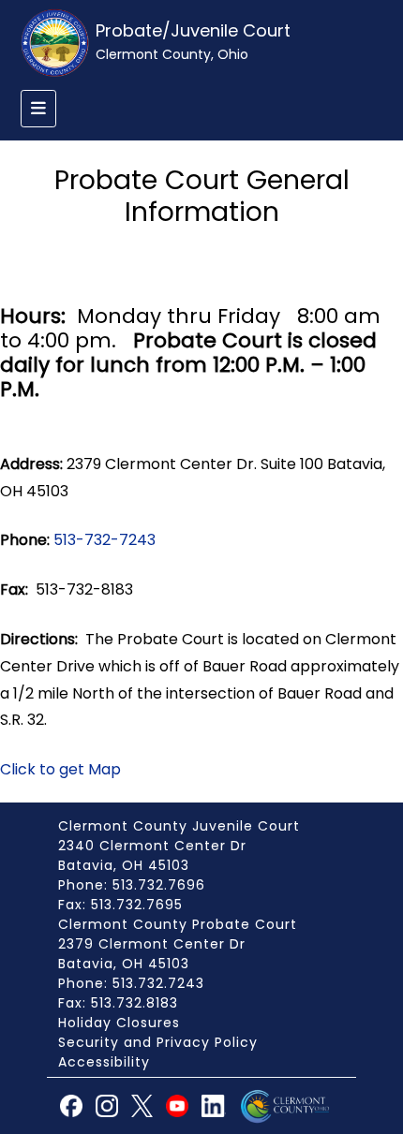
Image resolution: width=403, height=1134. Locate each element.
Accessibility (104, 1062)
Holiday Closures (119, 1022)
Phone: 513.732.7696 (131, 885)
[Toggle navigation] (38, 108)
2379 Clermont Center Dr (152, 944)
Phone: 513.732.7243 (131, 983)
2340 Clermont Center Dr (152, 845)
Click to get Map (60, 769)
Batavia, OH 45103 (123, 865)
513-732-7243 (104, 540)
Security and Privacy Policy (158, 1042)
